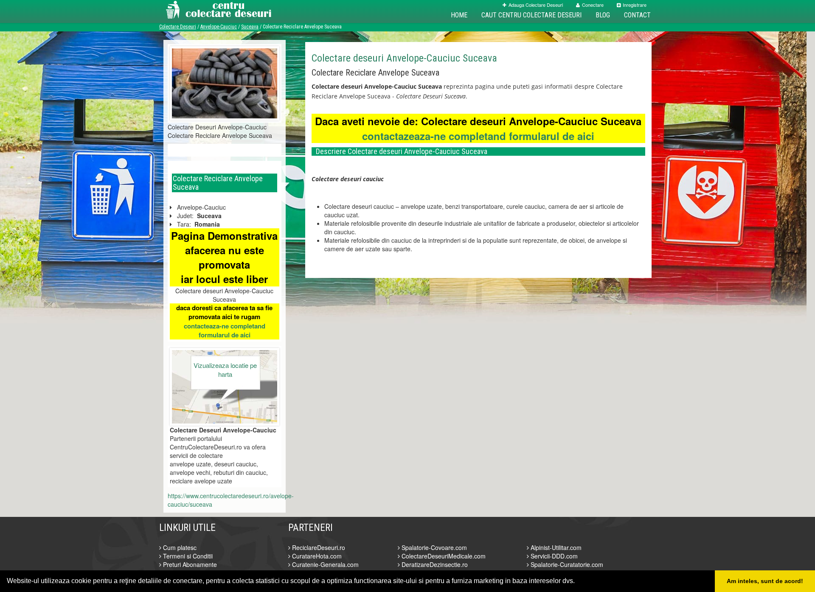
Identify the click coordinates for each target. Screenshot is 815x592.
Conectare (593, 4)
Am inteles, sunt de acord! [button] (765, 581)
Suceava (250, 27)
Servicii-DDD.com (553, 556)
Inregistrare (634, 4)
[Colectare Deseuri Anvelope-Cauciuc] (224, 82)
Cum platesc (179, 547)
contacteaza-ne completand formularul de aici (224, 330)
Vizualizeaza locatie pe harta (225, 370)
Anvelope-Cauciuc (218, 27)
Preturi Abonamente (189, 564)
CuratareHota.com (316, 556)
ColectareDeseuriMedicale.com (443, 556)
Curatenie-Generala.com (324, 564)
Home (459, 15)
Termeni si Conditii (187, 556)
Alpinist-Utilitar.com (555, 547)
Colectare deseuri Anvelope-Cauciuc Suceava (404, 58)
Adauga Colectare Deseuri (536, 4)
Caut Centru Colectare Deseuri (531, 15)
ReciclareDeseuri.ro (317, 547)
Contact (637, 15)
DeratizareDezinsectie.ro (434, 564)
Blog (603, 15)
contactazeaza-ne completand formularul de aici (478, 136)
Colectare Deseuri (177, 27)
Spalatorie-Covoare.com (433, 547)
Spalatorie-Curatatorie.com (566, 564)
